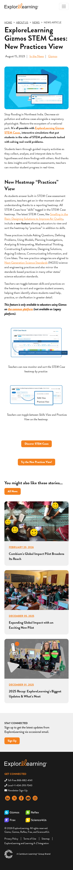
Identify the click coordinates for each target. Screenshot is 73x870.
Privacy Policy (11, 839)
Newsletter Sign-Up (18, 790)
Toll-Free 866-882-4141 (20, 780)
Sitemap (46, 839)
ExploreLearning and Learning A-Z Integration (26, 843)
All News (12, 491)
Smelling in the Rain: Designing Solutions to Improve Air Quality (36, 216)
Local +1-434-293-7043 (20, 785)
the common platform (20, 309)
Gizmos (52, 56)
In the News (37, 56)
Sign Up (12, 741)
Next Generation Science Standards (26, 262)
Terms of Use (29, 839)
